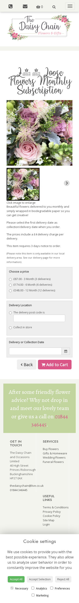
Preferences (62, 588)
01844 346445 (18, 490)
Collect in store (22, 327)
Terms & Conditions (56, 507)
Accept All (16, 579)
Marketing (42, 595)
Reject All (63, 579)
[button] (23, 184)
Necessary (21, 588)
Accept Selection (40, 579)
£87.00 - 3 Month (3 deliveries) (31, 279)
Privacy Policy (52, 512)
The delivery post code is (29, 312)
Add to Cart (56, 364)
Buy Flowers (51, 449)
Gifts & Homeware (55, 453)
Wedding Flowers (54, 457)
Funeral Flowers (53, 462)
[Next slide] (67, 183)
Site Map (48, 520)
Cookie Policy (51, 516)
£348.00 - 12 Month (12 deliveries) (34, 290)
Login (46, 524)
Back (28, 364)
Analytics (41, 588)
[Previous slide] (12, 183)
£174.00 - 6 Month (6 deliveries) (32, 285)
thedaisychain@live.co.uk (27, 486)
